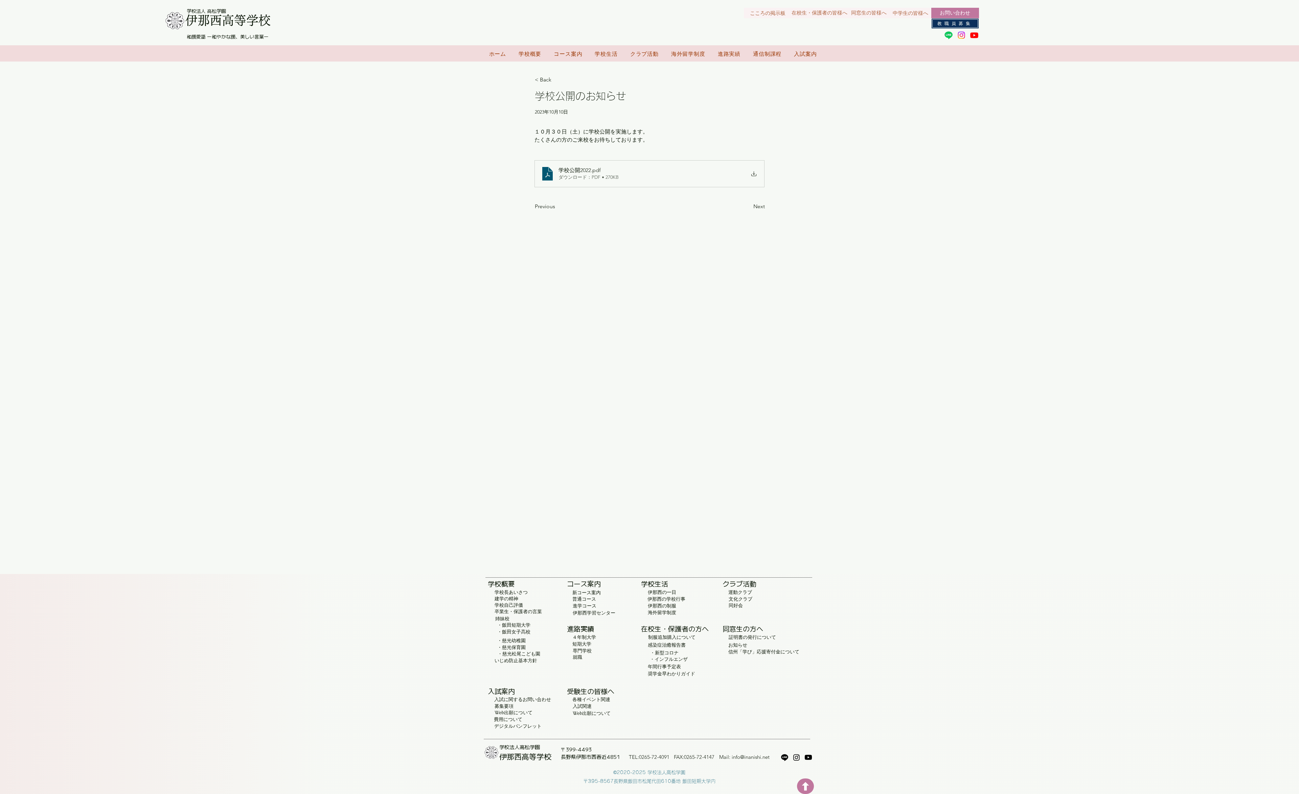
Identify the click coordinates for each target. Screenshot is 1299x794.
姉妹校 (502, 619)
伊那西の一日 (662, 592)
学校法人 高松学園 (206, 10)
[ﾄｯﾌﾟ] (805, 786)
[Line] (948, 35)
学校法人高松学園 (519, 746)
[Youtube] (974, 35)
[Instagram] (961, 35)
